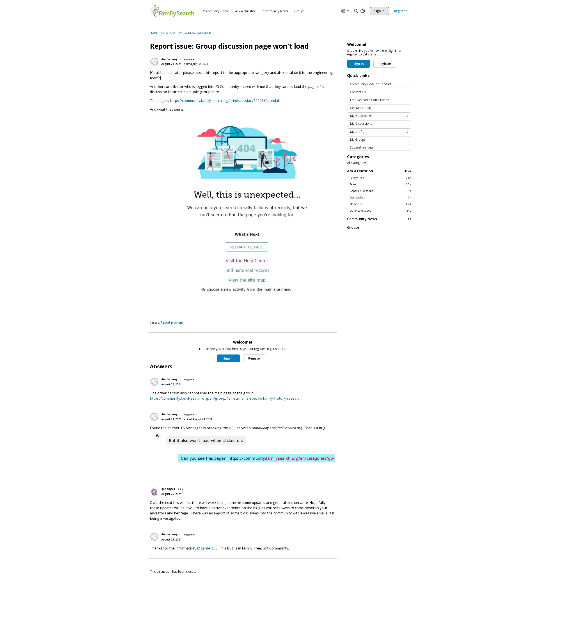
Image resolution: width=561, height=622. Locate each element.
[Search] (356, 11)
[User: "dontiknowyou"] (154, 61)
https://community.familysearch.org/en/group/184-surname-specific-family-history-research (226, 398)
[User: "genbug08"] (154, 491)
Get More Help (360, 108)
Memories (380, 204)
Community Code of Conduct (370, 84)
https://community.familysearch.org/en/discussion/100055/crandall (225, 100)
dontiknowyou (171, 59)
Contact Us (358, 92)
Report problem (172, 322)
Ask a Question (379, 171)
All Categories (357, 163)
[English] (173, 11)
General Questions (380, 191)
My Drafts (379, 131)
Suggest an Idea (361, 147)
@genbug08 (207, 548)
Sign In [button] (228, 358)
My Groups (358, 139)
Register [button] (254, 358)
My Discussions (361, 123)
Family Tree (380, 178)
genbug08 (168, 489)
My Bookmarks (379, 115)
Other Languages (380, 211)
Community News (379, 219)
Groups (353, 227)
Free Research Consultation (369, 100)
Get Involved (380, 198)
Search (380, 184)
